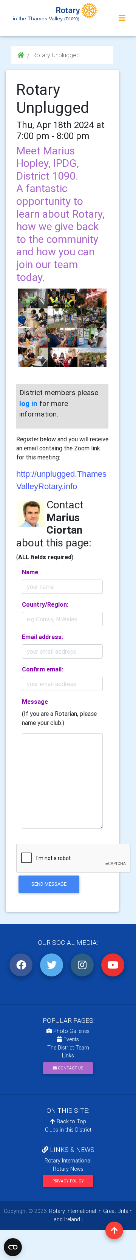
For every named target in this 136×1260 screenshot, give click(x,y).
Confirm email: (42, 669)
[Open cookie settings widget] (13, 1247)
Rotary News (68, 1168)
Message (35, 701)
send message (48, 884)
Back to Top (70, 1121)
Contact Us (70, 1068)
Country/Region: (45, 604)
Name (30, 572)
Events (70, 1039)
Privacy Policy (68, 1181)
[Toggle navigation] (122, 18)
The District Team (68, 1047)
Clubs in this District (68, 1129)
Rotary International (68, 1160)
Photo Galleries (71, 1031)
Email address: (42, 637)
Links (68, 1055)
